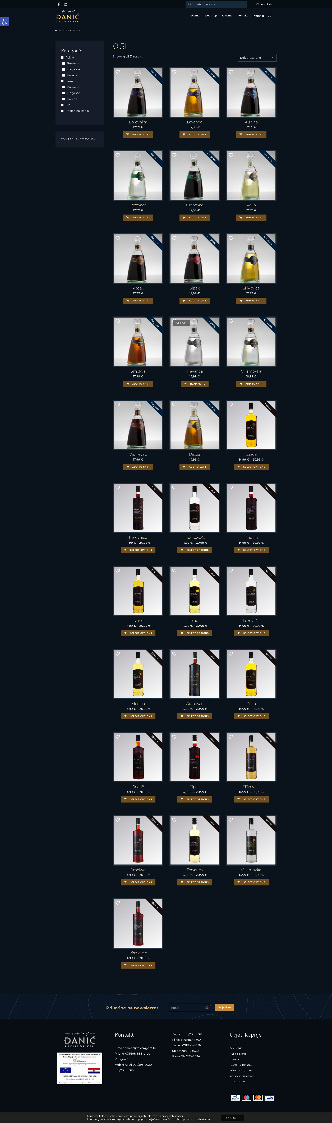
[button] (4, 21)
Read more (197, 383)
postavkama (202, 1119)
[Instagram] (65, 4)
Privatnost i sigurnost (241, 1070)
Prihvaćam (232, 1117)
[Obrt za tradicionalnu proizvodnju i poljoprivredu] (67, 16)
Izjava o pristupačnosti (242, 1076)
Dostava (234, 1059)
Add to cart (141, 134)
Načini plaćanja (238, 1053)
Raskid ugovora (238, 1081)
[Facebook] (58, 4)
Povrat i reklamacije (241, 1064)
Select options (254, 467)
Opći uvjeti (236, 1048)
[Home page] (56, 30)
